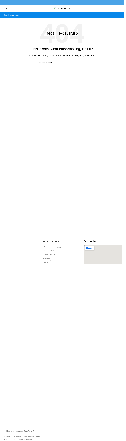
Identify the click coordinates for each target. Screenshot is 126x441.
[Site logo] (62, 8)
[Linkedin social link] (65, 2)
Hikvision (46, 259)
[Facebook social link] (55, 2)
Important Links (51, 242)
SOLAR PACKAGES (50, 254)
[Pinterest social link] (62, 2)
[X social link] (59, 2)
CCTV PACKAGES (52, 249)
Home (45, 246)
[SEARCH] (119, 15)
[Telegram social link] (68, 2)
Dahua (47, 262)
